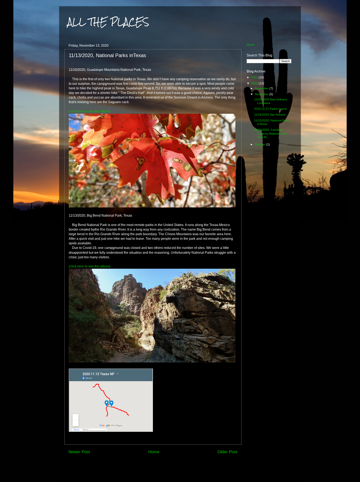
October (260, 144)
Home (153, 452)
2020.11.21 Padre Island (270, 108)
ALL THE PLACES (108, 22)
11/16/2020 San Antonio (270, 114)
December (262, 88)
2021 (255, 77)
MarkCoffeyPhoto (193, 473)
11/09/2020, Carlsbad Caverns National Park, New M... (271, 133)
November (262, 94)
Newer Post (79, 452)
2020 (255, 83)
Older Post (227, 452)
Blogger (228, 473)
